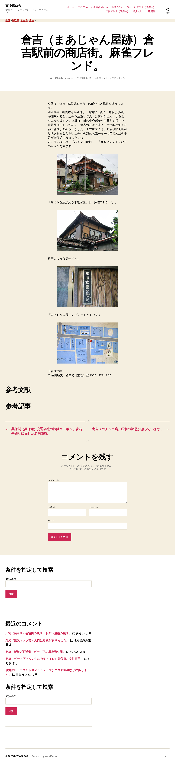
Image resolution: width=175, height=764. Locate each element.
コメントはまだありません (112, 78)
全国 (7, 20)
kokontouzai (67, 78)
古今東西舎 (13, 5)
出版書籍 (150, 11)
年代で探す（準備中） (117, 11)
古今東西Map (98, 7)
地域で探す (117, 7)
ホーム (70, 7)
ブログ (81, 7)
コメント (53, 480)
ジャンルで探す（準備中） (141, 7)
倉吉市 (24, 20)
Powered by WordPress (44, 756)
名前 (51, 507)
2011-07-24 (85, 78)
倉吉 (31, 20)
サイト (51, 521)
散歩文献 (137, 11)
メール (93, 507)
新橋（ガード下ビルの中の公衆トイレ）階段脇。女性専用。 (44, 658)
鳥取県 (15, 20)
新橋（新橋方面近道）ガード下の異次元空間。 (35, 651)
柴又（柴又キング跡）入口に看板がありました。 (37, 640)
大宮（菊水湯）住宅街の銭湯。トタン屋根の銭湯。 (38, 633)
